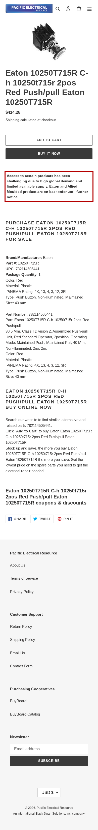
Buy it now (49, 154)
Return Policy (21, 626)
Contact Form (21, 666)
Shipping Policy (22, 639)
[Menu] (89, 8)
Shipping (12, 120)
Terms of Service (24, 578)
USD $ (47, 792)
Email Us (17, 653)
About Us (17, 565)
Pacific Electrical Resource (55, 808)
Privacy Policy (22, 591)
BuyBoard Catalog (25, 714)
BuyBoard (18, 701)
